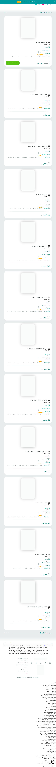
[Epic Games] (49, 42)
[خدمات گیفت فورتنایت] (28, 28)
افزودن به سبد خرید (14, 63)
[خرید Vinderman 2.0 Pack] (28, 232)
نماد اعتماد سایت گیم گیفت (23, 669)
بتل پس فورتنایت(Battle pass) (50, 715)
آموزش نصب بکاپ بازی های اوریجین (49, 761)
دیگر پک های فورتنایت (52, 717)
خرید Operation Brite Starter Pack (36, 452)
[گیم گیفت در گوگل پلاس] (50, 663)
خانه (55, 682)
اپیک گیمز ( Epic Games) (51, 702)
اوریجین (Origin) (53, 705)
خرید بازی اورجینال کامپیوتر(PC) (50, 758)
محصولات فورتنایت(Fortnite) (50, 711)
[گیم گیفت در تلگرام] (31, 663)
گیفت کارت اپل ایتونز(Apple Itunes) (49, 741)
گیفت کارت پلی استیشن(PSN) (50, 739)
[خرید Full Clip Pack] (28, 540)
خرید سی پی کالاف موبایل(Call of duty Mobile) (47, 727)
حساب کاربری (53, 684)
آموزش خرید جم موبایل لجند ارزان (22, 662)
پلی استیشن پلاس (52, 688)
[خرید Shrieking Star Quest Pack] (28, 334)
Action (43, 621)
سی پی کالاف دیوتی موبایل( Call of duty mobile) (46, 723)
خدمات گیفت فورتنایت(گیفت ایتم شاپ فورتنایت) (47, 718)
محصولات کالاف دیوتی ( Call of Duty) (49, 720)
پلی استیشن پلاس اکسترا (51, 691)
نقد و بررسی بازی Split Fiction (23, 658)
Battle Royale (41, 56)
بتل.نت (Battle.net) (52, 703)
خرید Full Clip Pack (41, 554)
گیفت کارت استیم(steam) (51, 738)
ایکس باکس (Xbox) (52, 709)
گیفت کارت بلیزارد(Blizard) (51, 742)
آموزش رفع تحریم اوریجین (51, 751)
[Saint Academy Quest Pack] (28, 386)
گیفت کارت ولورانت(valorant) (50, 745)
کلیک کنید (19, 1)
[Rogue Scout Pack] (28, 180)
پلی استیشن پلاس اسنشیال (51, 690)
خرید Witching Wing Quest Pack (37, 146)
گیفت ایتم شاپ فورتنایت (51, 754)
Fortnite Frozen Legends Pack (37, 607)
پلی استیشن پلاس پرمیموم (51, 693)
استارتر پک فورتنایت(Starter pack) (49, 712)
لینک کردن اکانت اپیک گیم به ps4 (49, 748)
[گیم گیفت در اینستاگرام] (36, 663)
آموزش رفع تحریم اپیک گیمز (51, 753)
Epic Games (47, 47)
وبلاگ (27, 673)
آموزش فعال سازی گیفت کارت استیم (22, 665)
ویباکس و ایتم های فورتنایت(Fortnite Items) (47, 732)
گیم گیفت (43, 646)
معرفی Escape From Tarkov (23, 671)
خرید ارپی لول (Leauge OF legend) (49, 697)
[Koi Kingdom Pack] (28, 488)
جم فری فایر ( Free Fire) (51, 730)
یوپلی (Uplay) (53, 706)
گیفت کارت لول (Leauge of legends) (48, 744)
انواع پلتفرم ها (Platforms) (50, 699)
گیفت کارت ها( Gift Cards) (51, 736)
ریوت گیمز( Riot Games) (51, 708)
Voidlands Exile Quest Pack (38, 95)
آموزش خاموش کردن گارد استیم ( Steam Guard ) (46, 763)
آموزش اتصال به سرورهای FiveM (50, 760)
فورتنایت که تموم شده (46, 103)
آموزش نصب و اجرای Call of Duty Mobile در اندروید (46, 755)
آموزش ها (54, 746)
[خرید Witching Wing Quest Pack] (28, 132)
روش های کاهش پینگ (52, 750)
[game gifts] (11, 4)
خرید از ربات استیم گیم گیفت (50, 687)
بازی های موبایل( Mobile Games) (49, 724)
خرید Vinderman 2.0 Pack (39, 246)
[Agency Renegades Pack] (28, 283)
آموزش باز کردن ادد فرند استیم (23, 660)
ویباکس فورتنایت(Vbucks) (51, 714)
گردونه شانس (26, 667)
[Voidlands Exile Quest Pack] (28, 80)
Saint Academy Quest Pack (38, 400)
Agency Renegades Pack (39, 298)
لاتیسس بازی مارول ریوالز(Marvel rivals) (48, 735)
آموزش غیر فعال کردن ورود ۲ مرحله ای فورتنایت (47, 757)
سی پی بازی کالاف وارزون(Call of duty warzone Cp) (46, 721)
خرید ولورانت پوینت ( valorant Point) (48, 696)
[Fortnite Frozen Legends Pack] (28, 592)
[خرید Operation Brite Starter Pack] (28, 437)
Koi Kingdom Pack (41, 503)
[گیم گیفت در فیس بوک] (45, 663)
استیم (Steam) (53, 700)
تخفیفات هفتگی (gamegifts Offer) (49, 685)
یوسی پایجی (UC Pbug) (51, 729)
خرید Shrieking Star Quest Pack (37, 349)
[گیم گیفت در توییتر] (40, 663)
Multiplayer (47, 56)
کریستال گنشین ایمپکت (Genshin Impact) (48, 733)
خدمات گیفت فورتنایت (41, 42)
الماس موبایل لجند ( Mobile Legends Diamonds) (46, 726)
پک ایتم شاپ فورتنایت (46, 50)
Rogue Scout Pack (41, 195)
